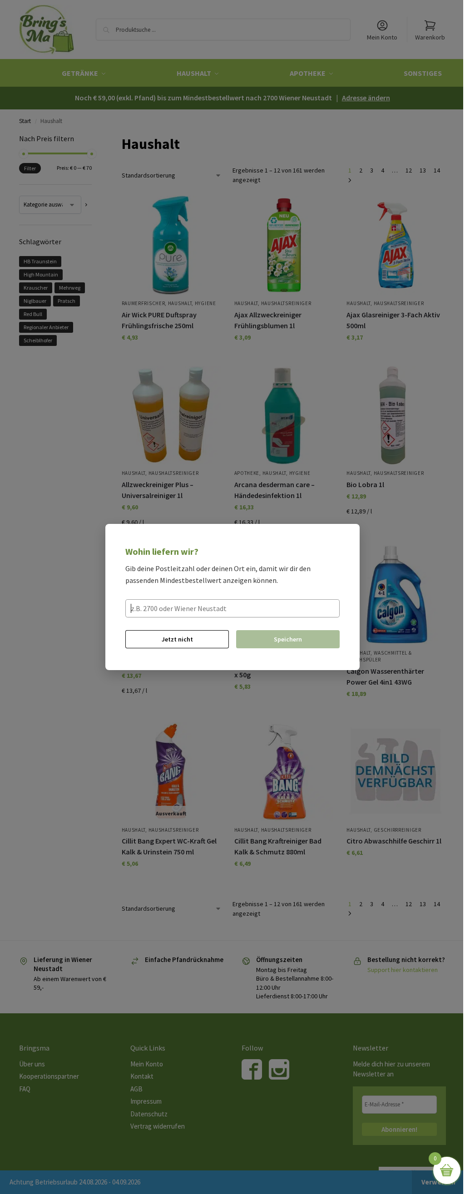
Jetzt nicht (177, 639)
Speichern (288, 639)
